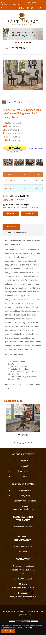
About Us (24, 461)
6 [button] (30, 42)
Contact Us (5, 8)
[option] (23, 34)
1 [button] (16, 42)
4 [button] (24, 42)
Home (5, 48)
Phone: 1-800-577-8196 (33, 3)
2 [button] (18, 42)
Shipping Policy (25, 490)
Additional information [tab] (16, 233)
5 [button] (27, 42)
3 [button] (21, 42)
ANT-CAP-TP (8, 200)
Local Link (11, 214)
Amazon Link (29, 214)
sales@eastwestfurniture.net (23, 588)
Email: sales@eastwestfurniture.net (10, 3)
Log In (24, 476)
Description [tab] (11, 227)
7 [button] (31, 443)
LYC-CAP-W (19, 200)
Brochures (23, 551)
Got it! (8, 631)
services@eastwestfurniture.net (25, 509)
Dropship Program (25, 471)
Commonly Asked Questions (25, 501)
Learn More (27, 628)
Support (13, 8)
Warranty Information (23, 527)
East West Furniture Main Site (29, 611)
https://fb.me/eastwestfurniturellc (23, 597)
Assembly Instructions (23, 546)
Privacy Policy (24, 496)
